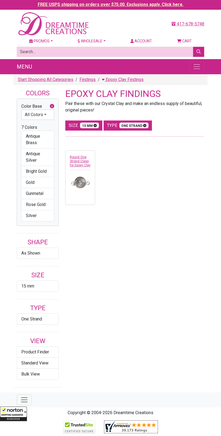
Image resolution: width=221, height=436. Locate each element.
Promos (41, 41)
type (125, 125)
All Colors (34, 114)
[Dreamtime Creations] (53, 23)
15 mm (27, 286)
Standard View (35, 363)
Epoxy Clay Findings (124, 79)
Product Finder (35, 351)
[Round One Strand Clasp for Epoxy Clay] (80, 182)
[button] (13, 414)
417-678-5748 (190, 23)
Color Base (31, 106)
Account (143, 41)
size (81, 125)
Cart (186, 41)
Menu (24, 66)
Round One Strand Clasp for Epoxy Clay (80, 161)
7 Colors (29, 127)
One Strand (31, 319)
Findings (88, 79)
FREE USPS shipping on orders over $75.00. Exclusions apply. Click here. (111, 4)
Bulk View (30, 374)
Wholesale (91, 41)
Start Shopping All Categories (45, 79)
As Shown (30, 253)
